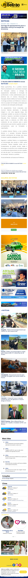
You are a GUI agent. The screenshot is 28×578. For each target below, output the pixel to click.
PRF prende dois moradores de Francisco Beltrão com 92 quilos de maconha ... (16, 464)
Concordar (23, 572)
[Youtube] (19, 565)
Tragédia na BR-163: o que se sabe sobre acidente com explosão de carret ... (14, 450)
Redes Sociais (14, 559)
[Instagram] (16, 565)
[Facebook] (13, 565)
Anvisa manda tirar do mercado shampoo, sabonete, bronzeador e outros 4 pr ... (14, 444)
